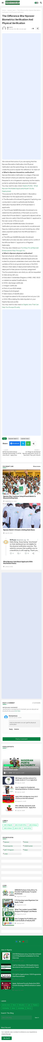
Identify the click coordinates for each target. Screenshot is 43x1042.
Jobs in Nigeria (8, 825)
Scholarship (5, 1008)
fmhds (26, 842)
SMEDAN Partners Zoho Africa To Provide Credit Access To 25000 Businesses (26, 891)
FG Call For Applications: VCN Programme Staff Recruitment (26, 975)
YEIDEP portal (28, 846)
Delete (16, 729)
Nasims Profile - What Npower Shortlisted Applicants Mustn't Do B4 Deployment (20, 188)
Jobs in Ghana (8, 828)
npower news (11, 10)
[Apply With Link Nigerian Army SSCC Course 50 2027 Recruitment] (8, 799)
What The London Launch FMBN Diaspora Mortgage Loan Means (26, 910)
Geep (13, 1008)
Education (22, 1005)
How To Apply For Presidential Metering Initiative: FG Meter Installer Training (27, 789)
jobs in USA (17, 828)
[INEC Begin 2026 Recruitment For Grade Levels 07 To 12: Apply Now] (8, 781)
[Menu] (2, 3)
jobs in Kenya (33, 825)
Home (4, 10)
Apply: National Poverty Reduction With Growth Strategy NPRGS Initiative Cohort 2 (26, 985)
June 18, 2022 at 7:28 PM (15, 717)
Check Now (5, 1034)
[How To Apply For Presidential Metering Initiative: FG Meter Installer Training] (8, 790)
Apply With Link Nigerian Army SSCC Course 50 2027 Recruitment (26, 797)
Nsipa (26, 850)
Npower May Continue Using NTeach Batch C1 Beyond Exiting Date (19, 497)
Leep (6, 854)
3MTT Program (9, 850)
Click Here (17, 711)
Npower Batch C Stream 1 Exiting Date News (19, 530)
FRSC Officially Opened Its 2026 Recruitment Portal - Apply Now (25, 806)
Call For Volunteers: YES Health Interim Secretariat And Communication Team (25, 966)
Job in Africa (27, 828)
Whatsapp (28, 443)
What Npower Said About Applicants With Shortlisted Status (18, 562)
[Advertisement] (21, 96)
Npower (6, 842)
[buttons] (16, 941)
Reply (11, 729)
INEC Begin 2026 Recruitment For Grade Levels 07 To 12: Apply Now (26, 779)
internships (21, 1008)
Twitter (23, 443)
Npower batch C (13, 438)
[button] (36, 3)
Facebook (16, 443)
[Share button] (33, 443)
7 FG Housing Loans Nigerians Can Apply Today (26, 901)
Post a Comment (21, 739)
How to (29, 1008)
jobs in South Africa (20, 825)
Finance (35, 1005)
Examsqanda (8, 846)
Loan (28, 1005)
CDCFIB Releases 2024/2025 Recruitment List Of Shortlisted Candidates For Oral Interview (26, 956)
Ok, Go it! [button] (7, 1038)
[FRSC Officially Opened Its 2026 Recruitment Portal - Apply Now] (8, 808)
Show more (36, 466)
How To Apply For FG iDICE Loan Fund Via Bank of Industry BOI (25, 919)
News (14, 1005)
